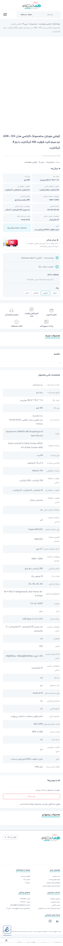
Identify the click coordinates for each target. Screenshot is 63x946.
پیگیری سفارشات (55, 899)
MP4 (34, 731)
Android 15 (38, 693)
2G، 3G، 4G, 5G (36, 584)
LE (35, 603)
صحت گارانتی (56, 905)
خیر (41, 685)
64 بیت (40, 455)
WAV (36, 724)
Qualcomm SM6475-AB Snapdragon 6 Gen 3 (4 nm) (24, 433)
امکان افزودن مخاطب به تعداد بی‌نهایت (27, 716)
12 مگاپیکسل (37, 667)
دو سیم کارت (37, 384)
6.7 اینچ (39, 549)
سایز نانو (39, 392)
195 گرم (39, 408)
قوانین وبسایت (25, 876)
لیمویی (45, 293)
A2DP (40, 603)
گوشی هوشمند (45, 24)
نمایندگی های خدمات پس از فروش (49, 908)
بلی (41, 519)
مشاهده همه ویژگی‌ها (17, 227)
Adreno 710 (37, 470)
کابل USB (39, 766)
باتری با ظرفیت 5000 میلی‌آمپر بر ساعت (27, 759)
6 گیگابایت (27, 490)
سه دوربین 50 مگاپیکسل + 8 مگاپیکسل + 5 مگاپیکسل (24, 628)
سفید (55, 293)
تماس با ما (26, 879)
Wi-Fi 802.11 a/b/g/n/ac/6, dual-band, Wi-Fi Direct (23, 593)
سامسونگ (33, 24)
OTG (41, 619)
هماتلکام (56, 24)
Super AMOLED (35, 529)
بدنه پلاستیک (37, 415)
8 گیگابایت (17, 490)
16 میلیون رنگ (37, 576)
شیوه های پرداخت (54, 879)
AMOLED (38, 539)
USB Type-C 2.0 (30, 619)
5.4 (31, 603)
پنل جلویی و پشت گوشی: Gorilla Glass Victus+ (26, 422)
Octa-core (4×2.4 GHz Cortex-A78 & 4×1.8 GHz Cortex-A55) (25, 445)
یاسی (27, 293)
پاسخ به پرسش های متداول (51, 886)
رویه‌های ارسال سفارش (53, 883)
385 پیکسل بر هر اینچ (34, 568)
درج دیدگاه (31, 796)
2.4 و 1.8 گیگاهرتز (35, 463)
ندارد (41, 611)
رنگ (57, 288)
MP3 (41, 724)
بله (41, 509)
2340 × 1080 (37, 558)
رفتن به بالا (11, 837)
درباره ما (27, 883)
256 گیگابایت (25, 480)
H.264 (40, 731)
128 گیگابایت (37, 480)
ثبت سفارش (56, 876)
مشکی (35, 293)
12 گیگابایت (38, 490)
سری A (25, 24)
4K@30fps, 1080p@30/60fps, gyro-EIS (24, 656)
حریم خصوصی (55, 902)
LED (41, 646)
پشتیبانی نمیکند (36, 500)
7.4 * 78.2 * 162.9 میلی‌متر (31, 400)
